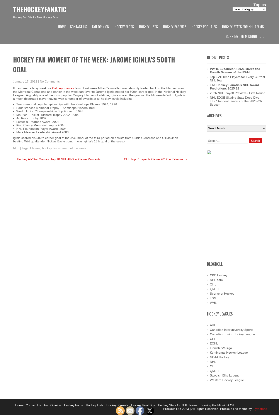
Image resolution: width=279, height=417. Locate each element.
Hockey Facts (124, 26)
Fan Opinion (100, 26)
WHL (213, 302)
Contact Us (78, 26)
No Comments (50, 81)
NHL (16, 148)
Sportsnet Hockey (222, 293)
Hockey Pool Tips (204, 26)
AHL (213, 325)
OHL (213, 284)
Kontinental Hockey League (229, 352)
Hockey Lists (148, 26)
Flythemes (259, 408)
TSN (213, 298)
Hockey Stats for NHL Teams (243, 26)
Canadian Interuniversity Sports (231, 329)
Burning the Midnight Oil (245, 36)
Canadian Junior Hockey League (232, 334)
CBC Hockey (218, 275)
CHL (213, 339)
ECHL (214, 343)
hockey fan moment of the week (64, 148)
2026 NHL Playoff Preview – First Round (237, 93)
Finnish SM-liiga (221, 348)
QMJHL (215, 289)
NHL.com (216, 280)
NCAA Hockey (219, 357)
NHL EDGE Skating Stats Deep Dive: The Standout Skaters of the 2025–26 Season (236, 101)
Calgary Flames (63, 88)
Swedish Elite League (225, 375)
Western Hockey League (227, 380)
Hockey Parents (174, 26)
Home (62, 26)
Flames (35, 148)
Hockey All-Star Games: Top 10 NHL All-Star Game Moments (56, 159)
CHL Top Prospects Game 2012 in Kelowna (155, 159)
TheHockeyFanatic (39, 9)
